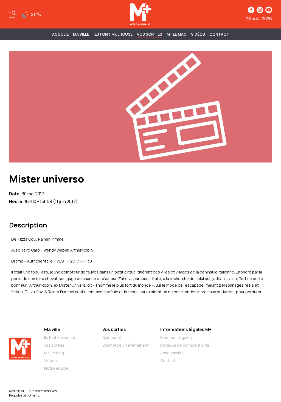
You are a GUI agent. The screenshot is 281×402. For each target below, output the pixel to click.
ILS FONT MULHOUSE (113, 34)
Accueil (60, 34)
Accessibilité (172, 352)
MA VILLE (81, 34)
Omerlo (34, 395)
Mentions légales (176, 337)
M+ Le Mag (177, 34)
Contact (219, 34)
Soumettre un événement (125, 345)
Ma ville (52, 329)
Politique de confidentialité (184, 345)
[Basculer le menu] (12, 14)
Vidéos (198, 34)
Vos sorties (149, 34)
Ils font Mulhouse (59, 337)
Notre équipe (56, 368)
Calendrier (111, 337)
